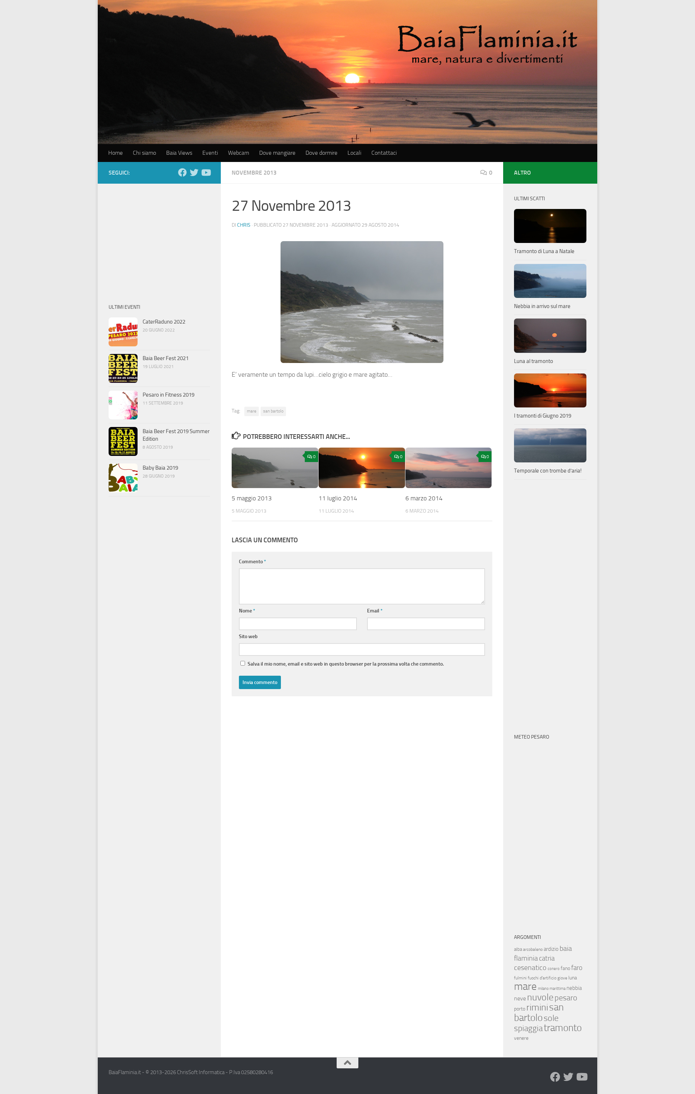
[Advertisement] (159, 240)
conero (554, 968)
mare (251, 411)
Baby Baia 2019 (160, 468)
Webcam (238, 152)
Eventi (210, 152)
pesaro (566, 998)
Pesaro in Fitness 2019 (168, 395)
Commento (252, 562)
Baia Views (179, 152)
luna (572, 978)
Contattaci (384, 152)
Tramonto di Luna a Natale (544, 251)
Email (375, 611)
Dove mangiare (277, 152)
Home (115, 152)
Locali (354, 152)
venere (521, 1038)
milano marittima (551, 988)
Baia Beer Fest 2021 (166, 358)
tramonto (563, 1028)
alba (518, 949)
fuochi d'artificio (542, 977)
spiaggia (528, 1028)
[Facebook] (182, 172)
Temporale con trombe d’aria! (548, 470)
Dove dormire (321, 152)
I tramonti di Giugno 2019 (542, 416)
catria (547, 958)
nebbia (574, 988)
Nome (247, 611)
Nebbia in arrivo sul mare (542, 306)
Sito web (248, 636)
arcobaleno (533, 949)
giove (562, 977)
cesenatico (530, 967)
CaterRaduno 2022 (164, 322)
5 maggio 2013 (252, 498)
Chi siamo (144, 152)
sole (551, 1018)
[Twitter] (194, 172)
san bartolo (273, 411)
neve (520, 998)
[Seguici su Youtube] (205, 172)
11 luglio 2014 (338, 498)
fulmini (520, 977)
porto (519, 1009)
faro (576, 967)
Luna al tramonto (533, 361)
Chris (243, 225)
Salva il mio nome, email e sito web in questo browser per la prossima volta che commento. (346, 664)
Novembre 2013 (254, 172)
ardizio (551, 949)
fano (565, 968)
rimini (537, 1007)
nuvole (540, 997)
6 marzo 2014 (424, 498)
